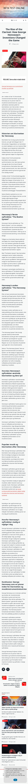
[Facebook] (11, 20)
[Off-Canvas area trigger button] (2, 20)
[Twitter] (14, 20)
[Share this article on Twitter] (8, 669)
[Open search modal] (25, 20)
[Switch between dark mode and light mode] (23, 20)
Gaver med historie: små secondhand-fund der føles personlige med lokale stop (13, 732)
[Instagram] (16, 20)
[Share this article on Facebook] (3, 669)
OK (15, 779)
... (16, 738)
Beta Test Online (14, 8)
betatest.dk (5, 716)
